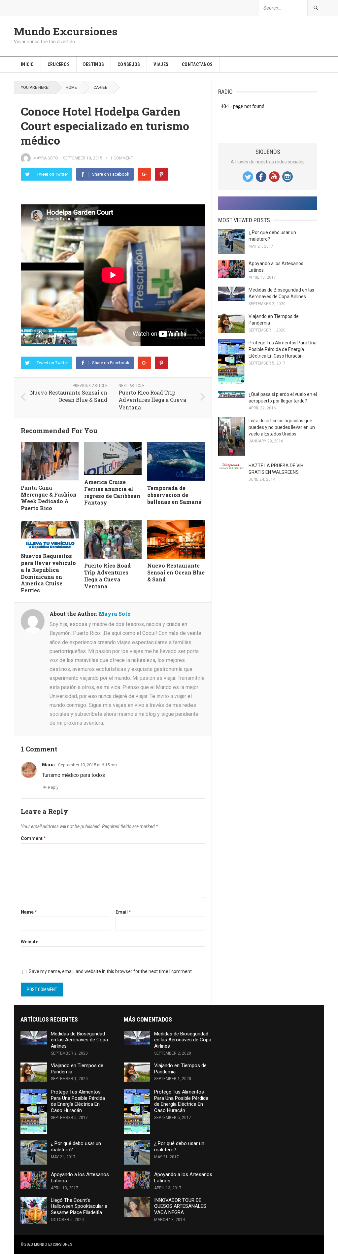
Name (29, 912)
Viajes (160, 64)
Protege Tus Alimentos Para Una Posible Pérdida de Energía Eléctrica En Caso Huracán (283, 349)
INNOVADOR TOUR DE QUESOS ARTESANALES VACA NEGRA (180, 1206)
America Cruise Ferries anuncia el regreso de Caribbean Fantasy (112, 492)
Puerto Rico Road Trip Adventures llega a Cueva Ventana (152, 400)
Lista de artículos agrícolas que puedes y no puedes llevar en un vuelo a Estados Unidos (282, 427)
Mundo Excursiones (66, 31)
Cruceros (59, 64)
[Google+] (144, 174)
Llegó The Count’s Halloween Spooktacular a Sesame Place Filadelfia (79, 1206)
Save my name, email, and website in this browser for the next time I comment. (111, 971)
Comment (33, 838)
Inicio (27, 64)
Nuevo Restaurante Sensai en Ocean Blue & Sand (68, 396)
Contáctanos (197, 64)
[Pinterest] (161, 174)
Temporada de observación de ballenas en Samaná (174, 494)
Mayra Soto (45, 158)
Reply (53, 787)
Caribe (100, 87)
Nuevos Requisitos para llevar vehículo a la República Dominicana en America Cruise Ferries (48, 573)
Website (29, 941)
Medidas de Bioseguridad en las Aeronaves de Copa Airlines (79, 1040)
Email (123, 912)
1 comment (121, 158)
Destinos (93, 64)
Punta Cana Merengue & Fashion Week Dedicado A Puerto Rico (49, 497)
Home (71, 87)
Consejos (129, 64)
